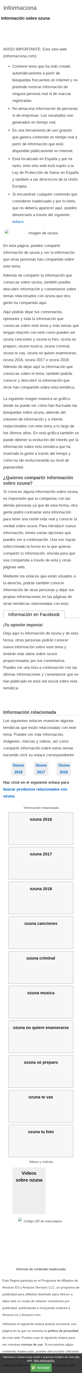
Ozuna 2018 (18, 768)
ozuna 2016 (41, 819)
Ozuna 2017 (41, 768)
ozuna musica (40, 993)
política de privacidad (63, 1331)
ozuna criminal (40, 958)
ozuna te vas (40, 1097)
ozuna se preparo (41, 1062)
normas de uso (32, 1344)
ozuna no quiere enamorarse (41, 1027)
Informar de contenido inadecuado (41, 1269)
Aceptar (43, 1368)
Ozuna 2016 (63, 768)
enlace (17, 222)
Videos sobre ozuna (29, 1177)
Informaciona (20, 8)
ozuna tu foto (41, 1132)
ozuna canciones (40, 923)
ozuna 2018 (41, 888)
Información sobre (25, 18)
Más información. (44, 1360)
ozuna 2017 (41, 854)
